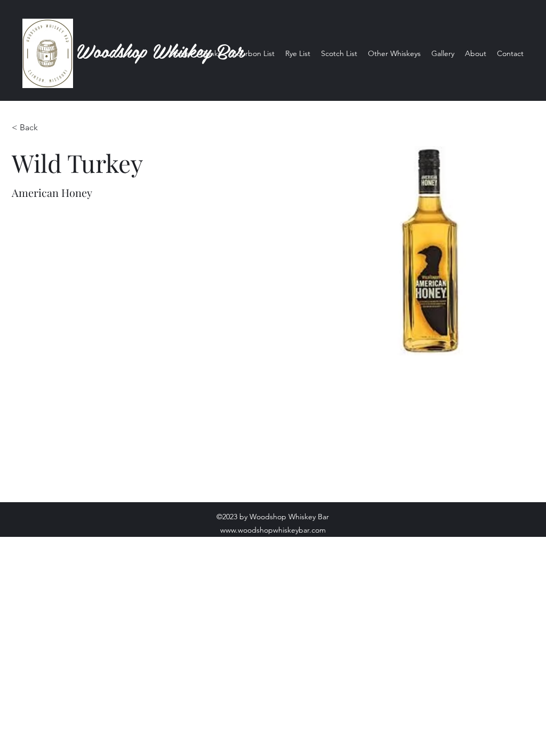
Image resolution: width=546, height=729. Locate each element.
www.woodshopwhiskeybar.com (273, 530)
